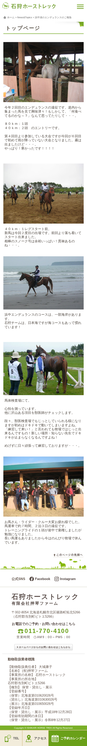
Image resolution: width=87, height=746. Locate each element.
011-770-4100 (47, 631)
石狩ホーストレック (45, 599)
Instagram (68, 579)
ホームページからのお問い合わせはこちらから (44, 647)
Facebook (42, 579)
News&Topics (24, 17)
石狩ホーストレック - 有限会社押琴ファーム (35, 8)
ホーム (10, 17)
